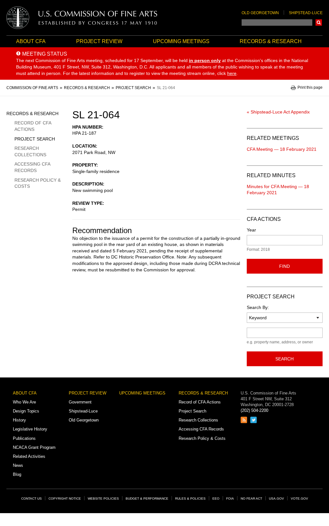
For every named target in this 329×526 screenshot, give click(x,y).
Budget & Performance (147, 498)
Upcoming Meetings (181, 41)
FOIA (230, 498)
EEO (215, 498)
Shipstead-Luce (306, 13)
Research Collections (30, 151)
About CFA (31, 41)
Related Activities (29, 456)
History (19, 420)
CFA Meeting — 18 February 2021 (281, 149)
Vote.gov (299, 498)
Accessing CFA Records (32, 167)
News (18, 465)
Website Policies (103, 498)
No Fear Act (251, 498)
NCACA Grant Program (34, 447)
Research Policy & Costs (37, 183)
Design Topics (26, 411)
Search (319, 22)
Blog (17, 474)
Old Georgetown (260, 13)
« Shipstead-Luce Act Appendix (278, 111)
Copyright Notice (65, 498)
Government (80, 402)
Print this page (310, 88)
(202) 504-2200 (254, 410)
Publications (24, 438)
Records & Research (271, 41)
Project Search (34, 138)
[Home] (81, 17)
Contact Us (31, 498)
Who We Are (24, 402)
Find (284, 266)
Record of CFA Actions (32, 126)
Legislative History (30, 429)
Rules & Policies (190, 498)
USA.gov (276, 498)
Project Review (99, 41)
